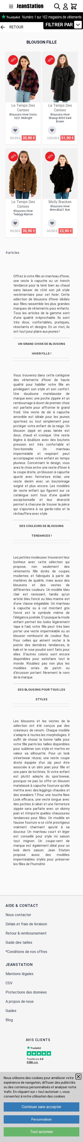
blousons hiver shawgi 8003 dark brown (60, 118)
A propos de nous (20, 1001)
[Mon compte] (65, 6)
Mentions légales (19, 974)
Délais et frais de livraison (26, 924)
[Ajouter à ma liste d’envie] (15, 130)
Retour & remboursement (26, 933)
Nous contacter (18, 915)
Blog (9, 1020)
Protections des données (26, 992)
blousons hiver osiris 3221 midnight (23, 116)
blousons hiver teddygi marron (23, 212)
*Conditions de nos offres (26, 952)
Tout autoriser (41, 1132)
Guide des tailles (19, 942)
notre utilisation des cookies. (44, 1096)
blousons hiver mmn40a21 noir (60, 208)
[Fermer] (78, 1076)
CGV (9, 983)
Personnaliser (41, 1119)
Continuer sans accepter (41, 1107)
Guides (11, 1011)
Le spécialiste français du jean (30, 6)
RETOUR (16, 27)
